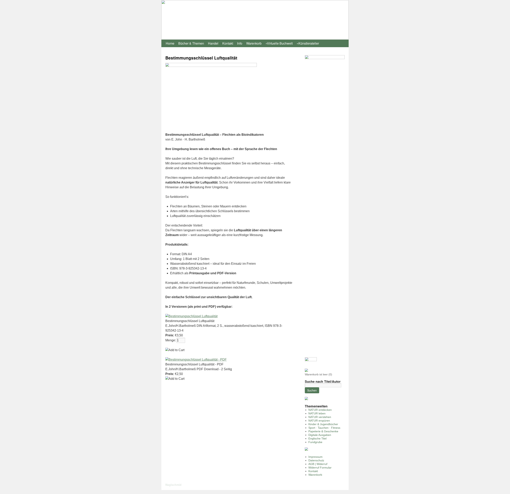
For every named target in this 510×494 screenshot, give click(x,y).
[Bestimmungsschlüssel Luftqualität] (191, 316)
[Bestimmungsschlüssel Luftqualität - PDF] (196, 359)
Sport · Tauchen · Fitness (324, 427)
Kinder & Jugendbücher (323, 424)
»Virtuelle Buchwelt (279, 43)
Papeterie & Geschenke (323, 431)
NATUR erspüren (319, 420)
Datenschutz (316, 460)
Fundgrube (315, 442)
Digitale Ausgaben (319, 434)
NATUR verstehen (319, 417)
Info (239, 43)
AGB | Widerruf (317, 464)
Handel (213, 43)
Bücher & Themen (191, 43)
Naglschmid (173, 485)
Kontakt (227, 43)
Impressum (315, 456)
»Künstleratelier (308, 43)
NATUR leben (317, 413)
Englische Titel (317, 438)
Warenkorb (254, 43)
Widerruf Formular (320, 467)
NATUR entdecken (320, 409)
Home (170, 43)
